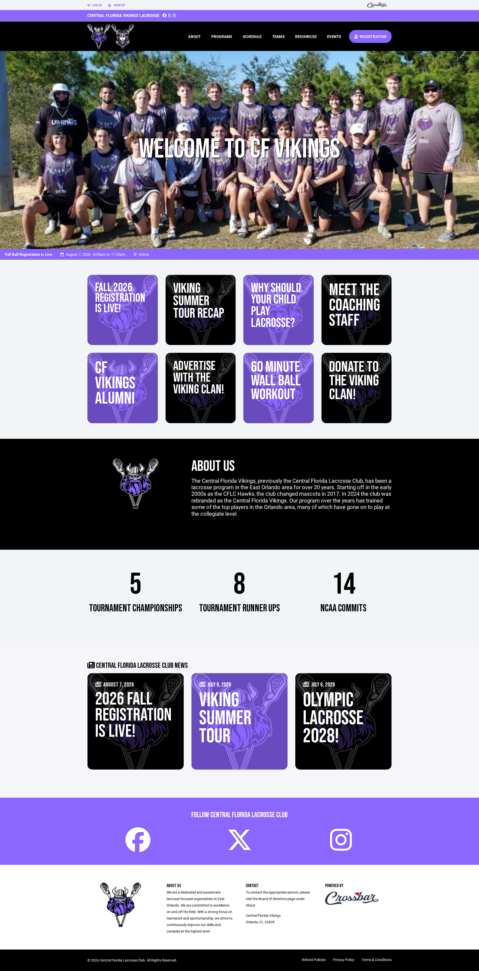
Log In (97, 5)
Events (334, 36)
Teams (278, 36)
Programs (221, 36)
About (194, 36)
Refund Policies (314, 959)
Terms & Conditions (376, 959)
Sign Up (119, 5)
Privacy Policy (343, 959)
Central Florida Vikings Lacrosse (123, 15)
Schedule (252, 36)
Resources (306, 36)
